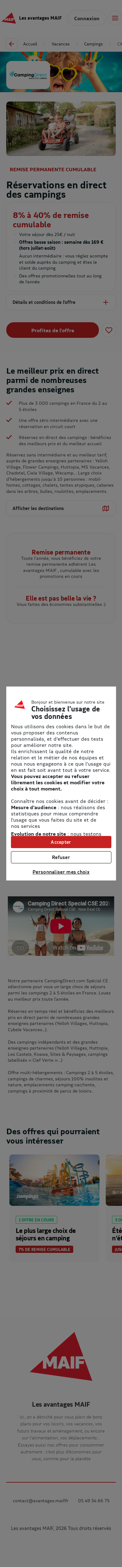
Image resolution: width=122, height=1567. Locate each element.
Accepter (61, 842)
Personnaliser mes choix (61, 872)
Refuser (61, 857)
